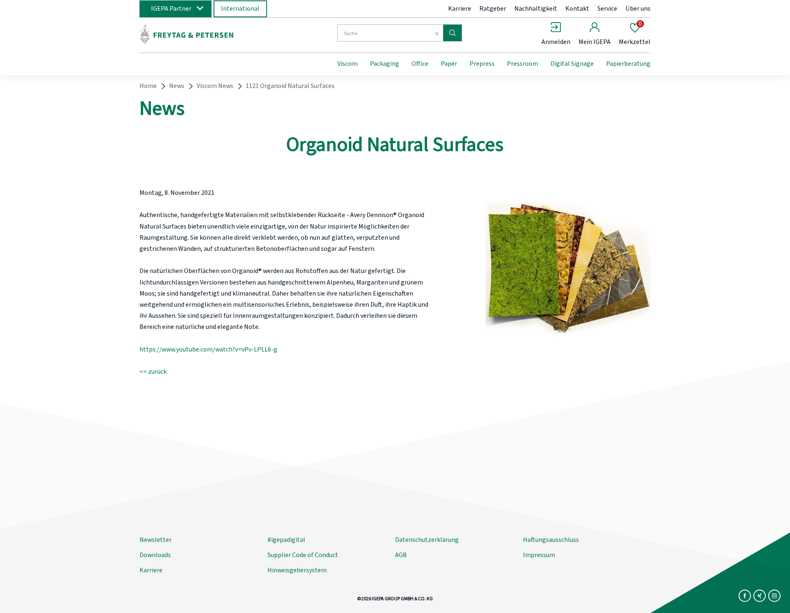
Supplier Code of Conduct (302, 555)
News (176, 85)
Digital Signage (572, 63)
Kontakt (577, 8)
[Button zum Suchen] (452, 33)
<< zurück (153, 371)
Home (148, 85)
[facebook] (745, 596)
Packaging (384, 63)
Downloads (155, 555)
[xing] (759, 596)
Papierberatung (628, 63)
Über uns (638, 8)
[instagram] (774, 596)
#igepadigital (286, 539)
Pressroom (522, 63)
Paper (449, 63)
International (240, 8)
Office (419, 63)
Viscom (347, 63)
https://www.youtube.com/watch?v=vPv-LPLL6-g (208, 349)
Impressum (539, 555)
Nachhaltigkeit (535, 8)
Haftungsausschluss (551, 539)
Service (607, 8)
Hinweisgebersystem (297, 570)
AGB (401, 555)
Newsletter (155, 539)
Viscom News (215, 85)
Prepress (482, 63)
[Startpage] (206, 34)
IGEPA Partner (171, 8)
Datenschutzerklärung (427, 539)
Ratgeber (492, 8)
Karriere (459, 8)
